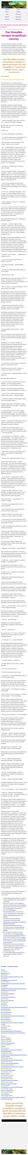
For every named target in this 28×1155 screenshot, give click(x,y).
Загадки (18, 11)
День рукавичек (5, 1093)
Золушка (18, 952)
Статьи (7, 19)
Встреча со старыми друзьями (9, 1083)
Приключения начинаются (7, 993)
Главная (7, 9)
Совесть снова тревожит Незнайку (10, 1063)
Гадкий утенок (18, 947)
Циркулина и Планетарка (7, 1000)
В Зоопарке (4, 1027)
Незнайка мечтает (5, 973)
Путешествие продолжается (8, 997)
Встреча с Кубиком (6, 1039)
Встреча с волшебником (7, 1090)
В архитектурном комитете (8, 1043)
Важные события (5, 1073)
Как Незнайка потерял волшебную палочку (12, 1087)
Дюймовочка (6, 949)
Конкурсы (18, 14)
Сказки (18, 9)
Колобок (5, 930)
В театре (3, 1046)
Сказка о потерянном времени (11, 915)
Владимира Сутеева (13, 898)
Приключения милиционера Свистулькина (11, 1060)
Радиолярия (4, 1004)
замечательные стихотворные (10, 922)
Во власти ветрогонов (6, 1077)
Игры (7, 14)
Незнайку (13, 910)
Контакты (18, 19)
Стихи (7, 11)
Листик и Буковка (5, 1019)
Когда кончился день (6, 1012)
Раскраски (18, 16)
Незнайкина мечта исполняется (9, 980)
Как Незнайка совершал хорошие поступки (12, 976)
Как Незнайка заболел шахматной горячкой (12, 1066)
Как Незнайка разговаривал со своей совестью (13, 1015)
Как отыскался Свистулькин (8, 1070)
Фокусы (7, 16)
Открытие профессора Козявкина (9, 1080)
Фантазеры (10, 908)
